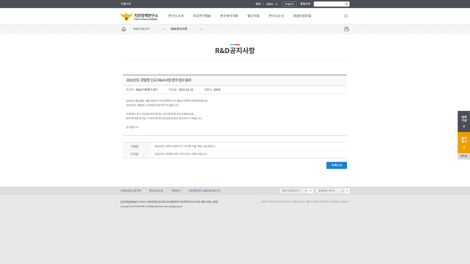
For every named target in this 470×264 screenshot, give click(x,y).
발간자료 (253, 16)
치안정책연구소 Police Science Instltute (139, 16)
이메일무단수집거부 (130, 190)
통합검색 (305, 4)
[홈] (125, 29)
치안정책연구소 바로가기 (204, 190)
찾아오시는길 (156, 190)
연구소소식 (276, 16)
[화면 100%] (269, 4)
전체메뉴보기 (346, 16)
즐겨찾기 (464, 140)
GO (310, 191)
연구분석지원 (229, 16)
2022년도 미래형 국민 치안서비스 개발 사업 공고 (180, 154)
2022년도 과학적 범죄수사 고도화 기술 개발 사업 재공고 (184, 146)
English (289, 4)
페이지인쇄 (345, 29)
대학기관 (464, 118)
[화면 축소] (263, 4)
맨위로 (463, 156)
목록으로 (336, 165)
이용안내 (175, 190)
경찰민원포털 (302, 16)
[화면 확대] (276, 4)
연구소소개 (176, 16)
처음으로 (126, 4)
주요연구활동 (202, 16)
